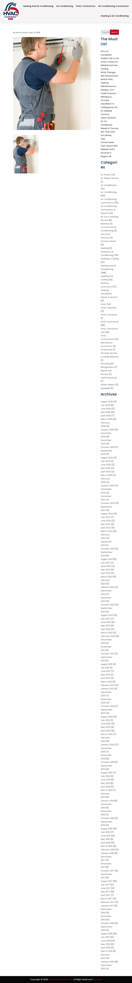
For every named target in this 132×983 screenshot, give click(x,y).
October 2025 (108, 447)
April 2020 (106, 730)
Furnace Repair (108, 241)
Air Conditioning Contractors (113, 6)
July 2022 (105, 618)
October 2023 (108, 548)
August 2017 (107, 881)
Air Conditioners (109, 185)
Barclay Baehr (22, 32)
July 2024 (105, 517)
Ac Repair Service (109, 178)
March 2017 (106, 898)
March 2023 (107, 576)
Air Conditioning (64, 6)
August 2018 (107, 828)
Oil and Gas (106, 349)
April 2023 (106, 573)
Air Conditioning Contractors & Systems (109, 210)
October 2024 (108, 503)
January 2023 (107, 587)
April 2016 (105, 947)
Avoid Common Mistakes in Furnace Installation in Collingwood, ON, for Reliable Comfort (109, 104)
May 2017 (105, 891)
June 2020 (106, 723)
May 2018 (105, 839)
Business (105, 223)
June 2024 (106, 520)
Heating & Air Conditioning (115, 15)
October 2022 (108, 604)
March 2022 (107, 632)
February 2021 (108, 685)
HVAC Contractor (110, 321)
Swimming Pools (109, 377)
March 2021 (106, 681)
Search (114, 32)
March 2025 (107, 475)
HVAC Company (109, 314)
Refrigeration (107, 367)
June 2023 (106, 566)
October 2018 (107, 818)
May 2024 (105, 524)
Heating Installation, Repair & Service (109, 294)
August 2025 (107, 457)
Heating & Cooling (110, 258)
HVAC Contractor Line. (61, 979)
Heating (105, 248)
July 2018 (105, 832)
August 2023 (107, 559)
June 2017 (105, 888)
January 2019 (107, 800)
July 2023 (105, 562)
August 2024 (107, 513)
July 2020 (105, 720)
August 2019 (106, 772)
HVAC (103, 304)
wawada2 (105, 388)
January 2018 (107, 853)
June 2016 (105, 940)
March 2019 (106, 790)
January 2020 (107, 744)
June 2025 (106, 464)
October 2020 (108, 706)
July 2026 (105, 405)
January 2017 (107, 905)
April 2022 (106, 629)
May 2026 (105, 412)
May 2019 (105, 783)
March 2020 (107, 734)
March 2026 (107, 419)
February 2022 (108, 636)
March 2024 (107, 531)
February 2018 (108, 849)
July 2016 (105, 937)
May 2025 (105, 468)
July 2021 (105, 667)
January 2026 (107, 429)
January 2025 (107, 485)
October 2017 (107, 870)
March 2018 (106, 846)
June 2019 (105, 779)
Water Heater (108, 384)
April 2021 (105, 678)
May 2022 (105, 625)
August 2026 (107, 401)
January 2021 (107, 688)
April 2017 (105, 895)
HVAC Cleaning (108, 307)
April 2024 (106, 527)
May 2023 (105, 569)
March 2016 (106, 951)
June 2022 (106, 622)
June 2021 (105, 671)
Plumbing (105, 363)
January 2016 (107, 961)
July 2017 (105, 884)
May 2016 (105, 944)
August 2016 (107, 933)
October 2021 (107, 653)
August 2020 (107, 716)
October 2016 (107, 923)
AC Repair (106, 174)
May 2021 (105, 674)
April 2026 (106, 415)
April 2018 (105, 842)
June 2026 (106, 408)
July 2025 (105, 461)
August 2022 (107, 615)
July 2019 (105, 776)
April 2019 (105, 786)
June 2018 (105, 835)
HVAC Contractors (85, 6)
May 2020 (105, 727)
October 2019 (107, 762)
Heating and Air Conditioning (38, 6)
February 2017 (108, 902)
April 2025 (106, 471)
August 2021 (106, 664)
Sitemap (97, 979)
